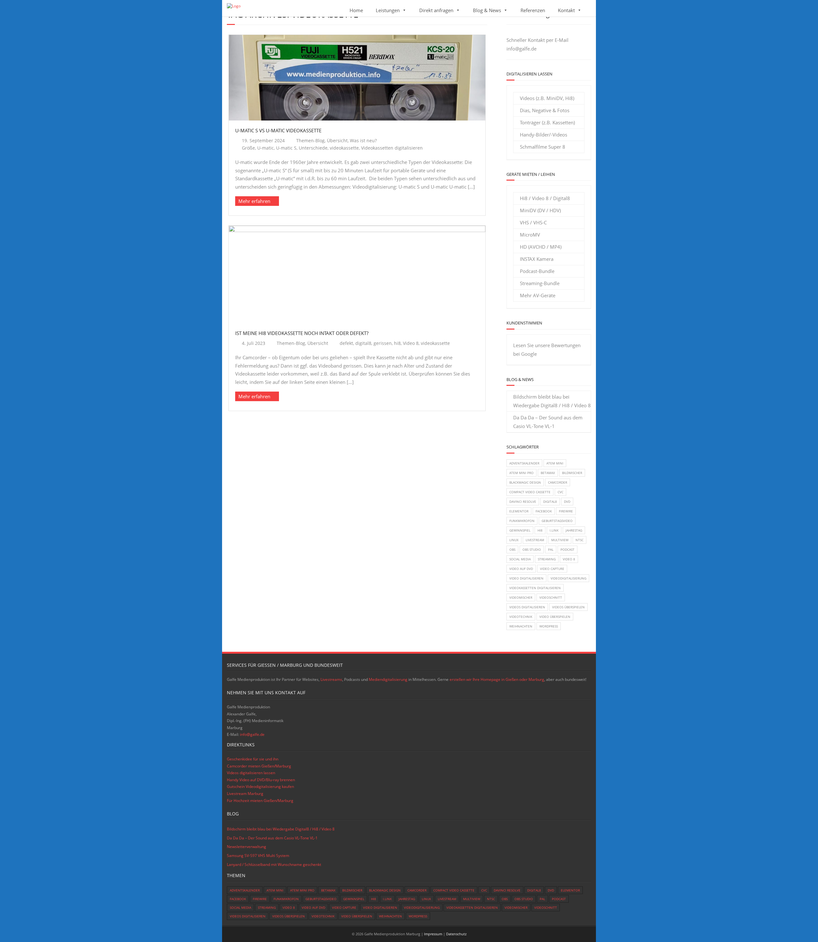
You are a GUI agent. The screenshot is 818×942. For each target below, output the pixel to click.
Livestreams (331, 679)
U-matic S (286, 148)
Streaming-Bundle (539, 283)
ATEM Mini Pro (521, 473)
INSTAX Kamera (536, 259)
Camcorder (557, 482)
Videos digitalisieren (527, 607)
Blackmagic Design (525, 482)
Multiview (559, 540)
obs (512, 549)
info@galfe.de (521, 48)
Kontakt (566, 10)
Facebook (544, 511)
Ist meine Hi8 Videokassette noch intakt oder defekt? (301, 333)
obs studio (531, 549)
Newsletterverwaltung (246, 846)
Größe (248, 148)
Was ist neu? (363, 141)
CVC (560, 492)
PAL (550, 549)
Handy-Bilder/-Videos (543, 134)
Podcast (567, 549)
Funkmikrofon (522, 520)
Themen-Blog (310, 141)
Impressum (433, 933)
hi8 (397, 343)
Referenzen (533, 10)
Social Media (520, 559)
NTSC (579, 540)
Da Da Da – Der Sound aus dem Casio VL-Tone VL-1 (548, 421)
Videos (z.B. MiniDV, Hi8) (547, 98)
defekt (346, 343)
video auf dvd (521, 568)
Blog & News (487, 10)
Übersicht (337, 141)
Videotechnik (520, 616)
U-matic (265, 148)
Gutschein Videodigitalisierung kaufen (260, 786)
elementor (519, 511)
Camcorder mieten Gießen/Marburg (259, 766)
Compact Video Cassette (530, 492)
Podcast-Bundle (537, 271)
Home (356, 10)
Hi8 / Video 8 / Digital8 (545, 198)
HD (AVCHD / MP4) (540, 247)
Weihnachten (520, 626)
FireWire (566, 511)
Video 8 (411, 343)
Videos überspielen (568, 607)
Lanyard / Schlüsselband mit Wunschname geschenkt (274, 864)
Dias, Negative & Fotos (544, 110)
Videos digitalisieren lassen (251, 772)
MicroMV (530, 234)
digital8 (363, 343)
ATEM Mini (554, 463)
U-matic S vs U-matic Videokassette (278, 130)
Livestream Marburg (245, 793)
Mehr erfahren (254, 201)
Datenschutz (456, 933)
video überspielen (554, 616)
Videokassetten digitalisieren (392, 148)
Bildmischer (572, 473)
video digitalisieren (526, 578)
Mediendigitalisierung (388, 679)
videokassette (344, 148)
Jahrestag (574, 530)
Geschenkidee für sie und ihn (252, 759)
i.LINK (554, 530)
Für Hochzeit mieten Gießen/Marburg (260, 800)
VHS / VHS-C (533, 222)
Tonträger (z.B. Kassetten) (547, 122)
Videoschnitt (550, 597)
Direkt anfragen (436, 10)
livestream (535, 540)
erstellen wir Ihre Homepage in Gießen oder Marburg (497, 679)
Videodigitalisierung (568, 578)
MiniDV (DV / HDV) (540, 210)
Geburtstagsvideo (557, 520)
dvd (567, 501)
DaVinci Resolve (522, 501)
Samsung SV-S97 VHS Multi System (258, 855)
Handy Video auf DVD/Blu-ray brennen (261, 779)
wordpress (548, 626)
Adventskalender (524, 463)
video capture (552, 568)
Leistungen (388, 10)
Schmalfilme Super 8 (542, 147)
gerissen (383, 343)
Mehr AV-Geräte (537, 295)
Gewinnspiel (519, 530)
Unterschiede (313, 148)
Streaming (547, 559)
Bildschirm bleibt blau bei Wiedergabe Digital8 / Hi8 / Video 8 (552, 401)
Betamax (548, 473)
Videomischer (520, 597)
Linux (514, 540)
